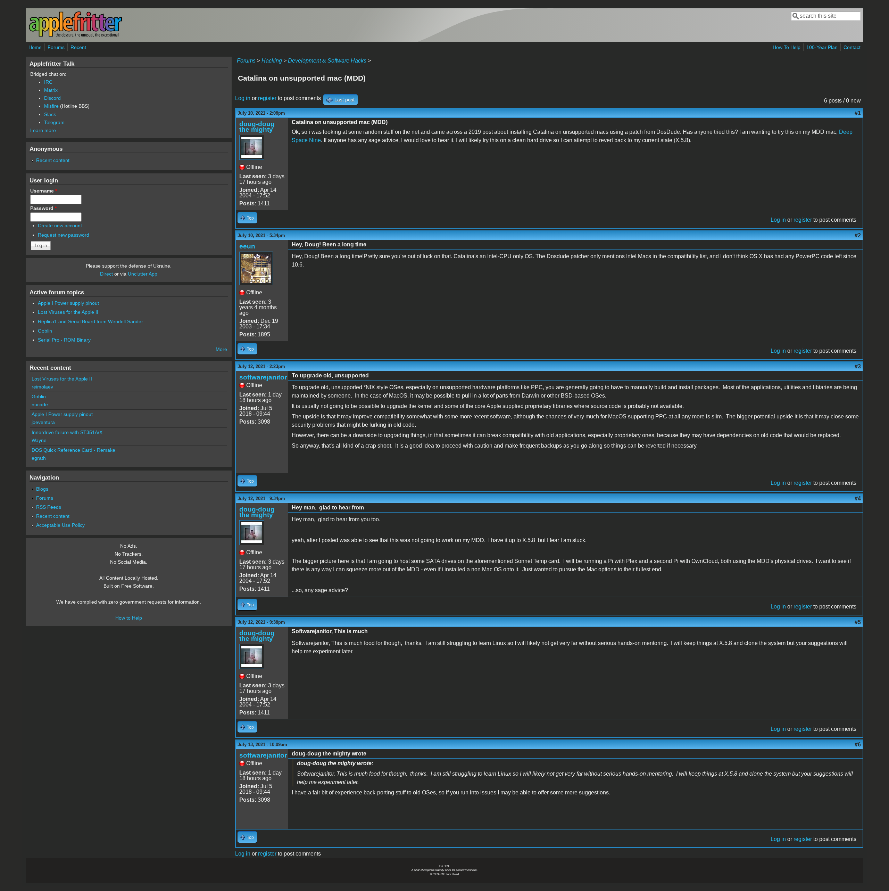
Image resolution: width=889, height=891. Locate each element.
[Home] (75, 36)
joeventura (43, 422)
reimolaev (42, 387)
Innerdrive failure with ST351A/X (67, 432)
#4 (858, 498)
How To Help (786, 47)
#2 (858, 235)
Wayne (39, 440)
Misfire (51, 106)
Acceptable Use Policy (60, 525)
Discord (52, 98)
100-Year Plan (822, 47)
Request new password (63, 235)
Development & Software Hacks (327, 61)
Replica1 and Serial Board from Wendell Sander (90, 321)
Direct (106, 274)
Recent (78, 47)
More (221, 349)
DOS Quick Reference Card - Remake (73, 450)
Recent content (52, 160)
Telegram (54, 122)
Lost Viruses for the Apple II (68, 312)
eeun (247, 246)
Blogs (42, 489)
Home (35, 47)
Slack (50, 114)
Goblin (45, 331)
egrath (39, 458)
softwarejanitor (263, 377)
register (267, 98)
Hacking (271, 61)
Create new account (60, 225)
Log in (242, 98)
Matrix (51, 90)
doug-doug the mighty (257, 126)
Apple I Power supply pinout (68, 303)
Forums (56, 47)
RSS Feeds (48, 507)
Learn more (43, 130)
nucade (40, 404)
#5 (858, 622)
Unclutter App (142, 274)
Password (43, 208)
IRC (48, 82)
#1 (858, 113)
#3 (858, 366)
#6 (858, 744)
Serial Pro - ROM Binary (64, 340)
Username (43, 191)
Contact (852, 47)
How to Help (128, 618)
